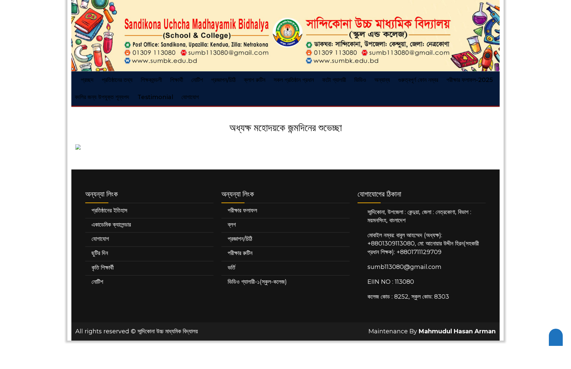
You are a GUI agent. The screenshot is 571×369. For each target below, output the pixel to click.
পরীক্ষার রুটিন (240, 253)
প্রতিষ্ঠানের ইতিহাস (109, 210)
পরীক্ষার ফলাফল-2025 (469, 80)
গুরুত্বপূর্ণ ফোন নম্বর (418, 80)
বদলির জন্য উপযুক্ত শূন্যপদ (102, 97)
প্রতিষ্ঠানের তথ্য (117, 80)
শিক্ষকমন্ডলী (151, 80)
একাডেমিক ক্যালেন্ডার (111, 224)
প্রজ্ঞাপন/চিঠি (223, 80)
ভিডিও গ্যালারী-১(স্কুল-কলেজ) (257, 281)
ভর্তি (231, 267)
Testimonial (155, 97)
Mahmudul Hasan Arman (457, 331)
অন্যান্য (382, 80)
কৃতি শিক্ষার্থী (103, 267)
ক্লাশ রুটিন (254, 80)
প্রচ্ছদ (86, 80)
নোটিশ (197, 80)
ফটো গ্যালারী (334, 80)
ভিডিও (360, 80)
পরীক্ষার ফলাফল (242, 210)
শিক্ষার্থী (176, 80)
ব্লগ (232, 224)
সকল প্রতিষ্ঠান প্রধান (294, 80)
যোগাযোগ (190, 97)
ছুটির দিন (100, 253)
